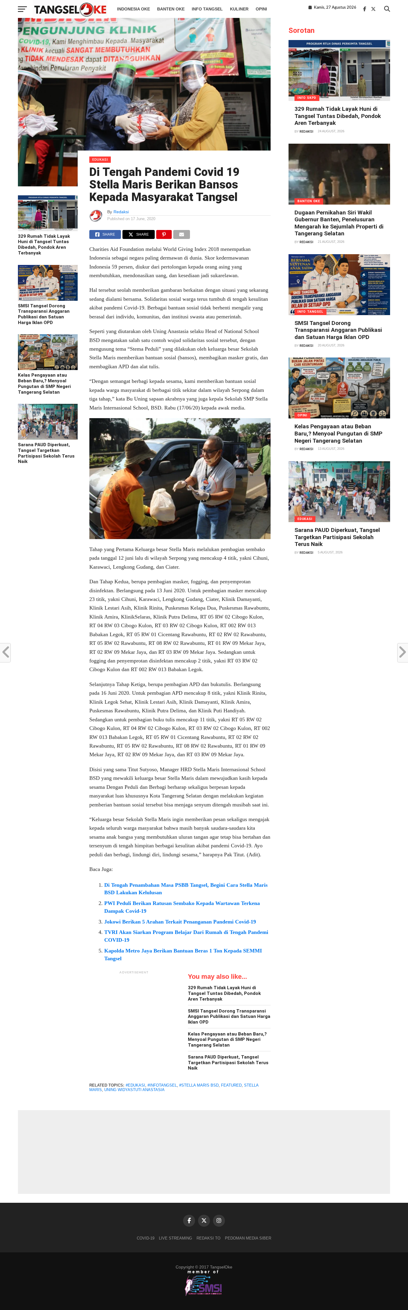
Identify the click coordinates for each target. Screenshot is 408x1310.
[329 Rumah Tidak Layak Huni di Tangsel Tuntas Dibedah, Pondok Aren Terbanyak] (48, 229)
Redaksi (121, 211)
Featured (231, 1085)
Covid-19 (145, 1238)
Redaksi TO (208, 1238)
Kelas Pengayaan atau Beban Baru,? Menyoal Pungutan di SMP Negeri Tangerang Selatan (44, 383)
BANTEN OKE (171, 9)
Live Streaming (175, 1238)
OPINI (261, 9)
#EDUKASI (135, 1085)
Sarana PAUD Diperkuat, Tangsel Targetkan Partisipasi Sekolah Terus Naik (46, 453)
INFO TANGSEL (207, 9)
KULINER (239, 9)
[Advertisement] (134, 1014)
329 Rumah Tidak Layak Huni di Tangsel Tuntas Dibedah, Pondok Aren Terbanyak (44, 245)
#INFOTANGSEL (162, 1085)
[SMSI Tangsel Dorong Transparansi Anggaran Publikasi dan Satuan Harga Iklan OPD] (48, 299)
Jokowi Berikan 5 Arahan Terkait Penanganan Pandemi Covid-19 (180, 922)
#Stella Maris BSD (199, 1085)
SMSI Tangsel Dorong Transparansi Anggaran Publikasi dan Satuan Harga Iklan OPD (44, 314)
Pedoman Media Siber (248, 1238)
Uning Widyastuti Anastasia (134, 1089)
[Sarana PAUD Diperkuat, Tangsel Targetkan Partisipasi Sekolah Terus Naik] (48, 438)
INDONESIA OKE (133, 9)
